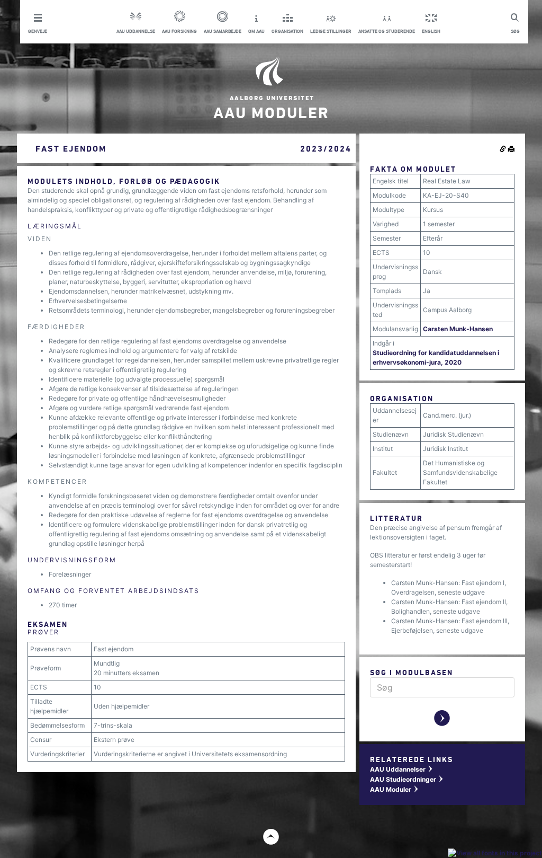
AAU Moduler (394, 789)
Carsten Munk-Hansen (458, 329)
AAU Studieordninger (407, 779)
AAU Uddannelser (401, 769)
